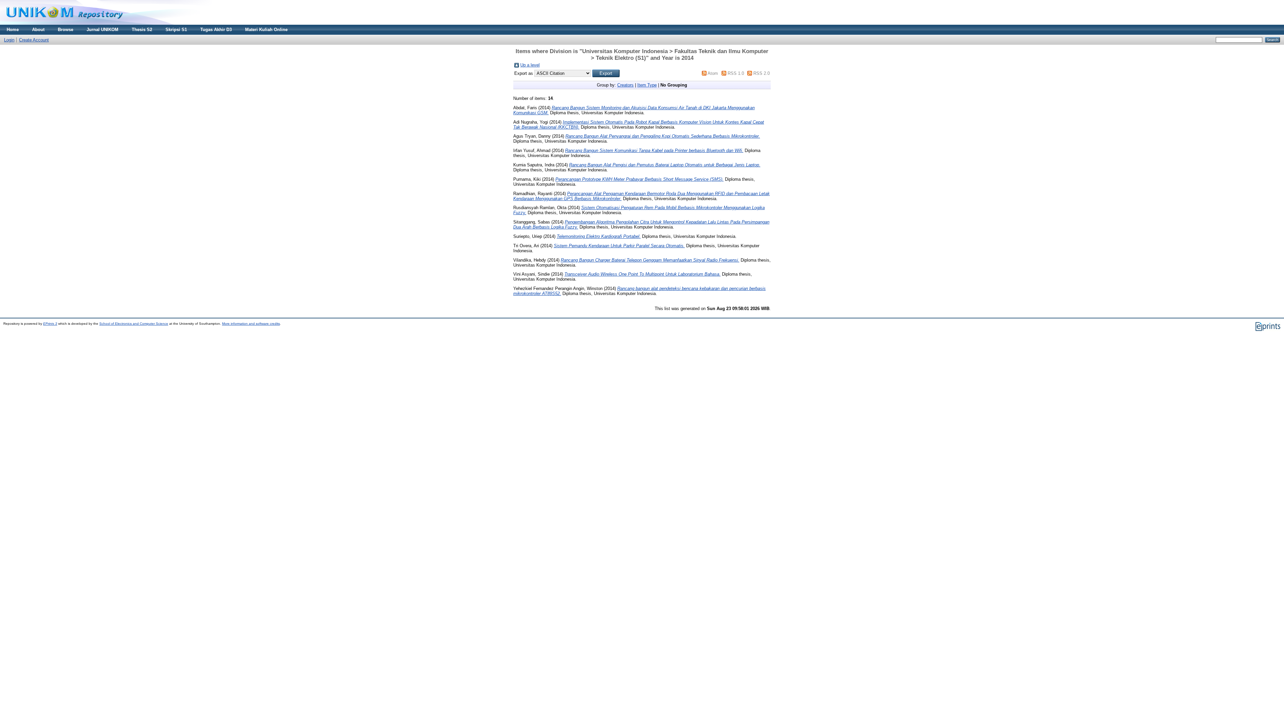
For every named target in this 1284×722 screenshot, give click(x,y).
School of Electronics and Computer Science (133, 323)
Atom (713, 73)
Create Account (34, 39)
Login (9, 39)
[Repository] (64, 23)
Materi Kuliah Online (266, 29)
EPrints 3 (50, 323)
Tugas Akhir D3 (216, 29)
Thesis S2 (142, 29)
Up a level (530, 64)
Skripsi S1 (176, 29)
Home (13, 29)
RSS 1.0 (736, 73)
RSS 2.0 (761, 73)
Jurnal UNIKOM (102, 29)
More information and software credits (251, 323)
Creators (625, 85)
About (38, 29)
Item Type (647, 85)
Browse (65, 29)
